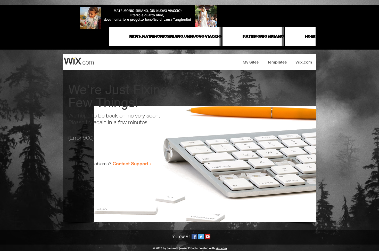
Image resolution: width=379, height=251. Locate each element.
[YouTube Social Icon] (207, 236)
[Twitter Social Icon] (201, 236)
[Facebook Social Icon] (194, 236)
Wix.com (221, 248)
